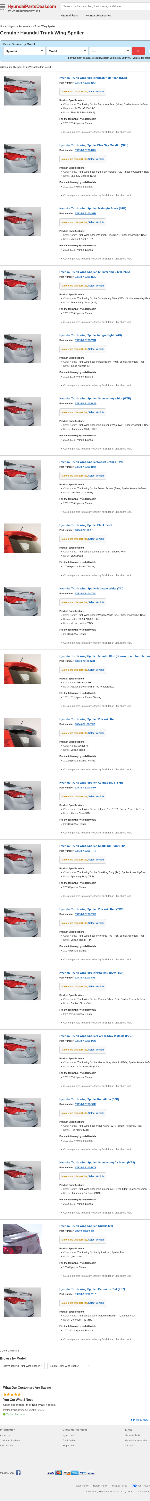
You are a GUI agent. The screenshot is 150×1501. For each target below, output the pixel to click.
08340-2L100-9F (84, 530)
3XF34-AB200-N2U (85, 150)
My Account (68, 1435)
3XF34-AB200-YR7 (85, 1294)
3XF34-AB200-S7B (85, 213)
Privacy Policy (119, 1485)
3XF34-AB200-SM (85, 977)
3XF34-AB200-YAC (85, 593)
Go (138, 51)
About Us (5, 1435)
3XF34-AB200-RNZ (85, 467)
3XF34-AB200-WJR (85, 403)
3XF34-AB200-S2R (85, 1104)
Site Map (129, 1445)
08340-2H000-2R (84, 1231)
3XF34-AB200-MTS (85, 1167)
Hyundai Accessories (98, 15)
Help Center (68, 1445)
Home (3, 26)
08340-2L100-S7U (85, 661)
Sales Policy (81, 1485)
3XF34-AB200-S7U (85, 787)
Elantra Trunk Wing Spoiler (64, 1366)
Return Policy (100, 1485)
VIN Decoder (7, 1445)
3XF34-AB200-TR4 (85, 851)
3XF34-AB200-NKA (85, 82)
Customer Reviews (10, 1440)
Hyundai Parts (69, 15)
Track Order (68, 1440)
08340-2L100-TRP (85, 724)
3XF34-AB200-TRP (85, 914)
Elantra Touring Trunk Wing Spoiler (21, 1366)
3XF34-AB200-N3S (85, 277)
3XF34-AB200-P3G (85, 1041)
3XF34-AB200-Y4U (85, 340)
